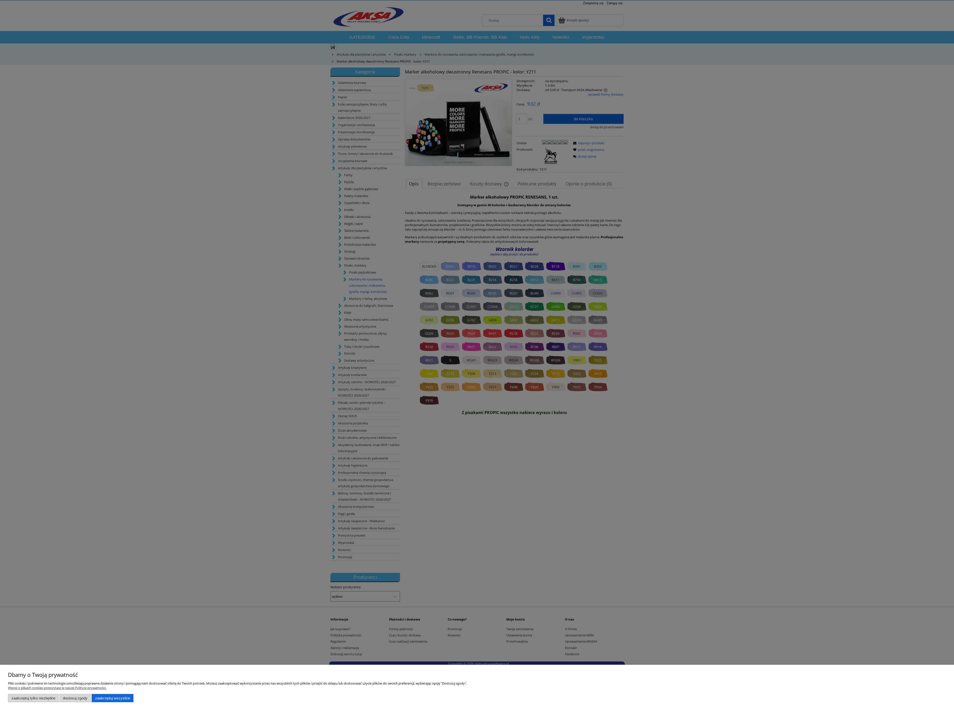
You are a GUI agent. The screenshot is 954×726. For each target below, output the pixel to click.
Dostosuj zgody (75, 698)
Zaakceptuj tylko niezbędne (33, 698)
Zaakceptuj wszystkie (112, 698)
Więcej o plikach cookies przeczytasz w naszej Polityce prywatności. (57, 688)
